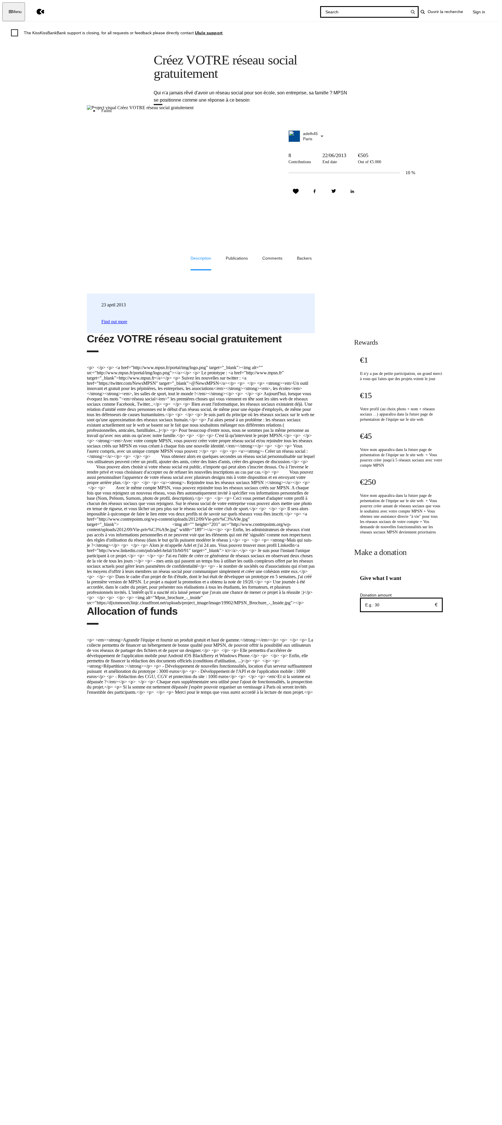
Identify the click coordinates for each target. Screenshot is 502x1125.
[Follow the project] (295, 191)
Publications (237, 258)
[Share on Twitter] (333, 191)
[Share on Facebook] (314, 191)
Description (201, 258)
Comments (272, 258)
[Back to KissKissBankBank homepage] (36, 12)
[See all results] (412, 12)
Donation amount (376, 595)
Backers (304, 258)
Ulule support (209, 32)
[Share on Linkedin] (352, 191)
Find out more (114, 321)
